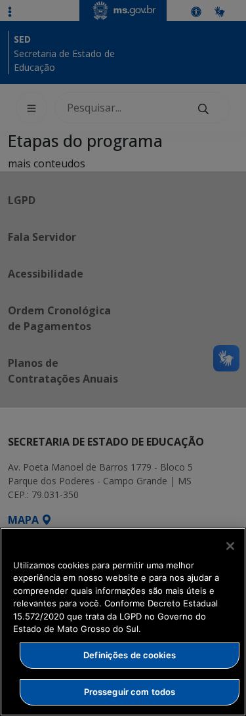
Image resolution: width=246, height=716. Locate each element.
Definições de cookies (129, 655)
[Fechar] (230, 546)
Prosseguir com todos (130, 691)
